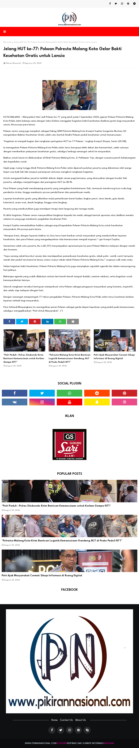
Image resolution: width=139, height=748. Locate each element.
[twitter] (116, 3)
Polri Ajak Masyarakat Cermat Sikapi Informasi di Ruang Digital (114, 357)
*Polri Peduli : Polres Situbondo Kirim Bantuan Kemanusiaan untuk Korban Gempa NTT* (23, 358)
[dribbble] (124, 402)
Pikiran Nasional (13, 63)
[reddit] (97, 393)
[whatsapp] (69, 393)
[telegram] (134, 3)
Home (54, 720)
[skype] (87, 730)
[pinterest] (128, 3)
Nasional (108, 743)
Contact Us (66, 720)
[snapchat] (97, 402)
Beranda (7, 42)
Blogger (61, 743)
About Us (80, 720)
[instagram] (122, 3)
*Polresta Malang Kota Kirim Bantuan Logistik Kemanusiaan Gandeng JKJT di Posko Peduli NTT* (69, 358)
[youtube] (69, 402)
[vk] (14, 402)
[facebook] (110, 3)
